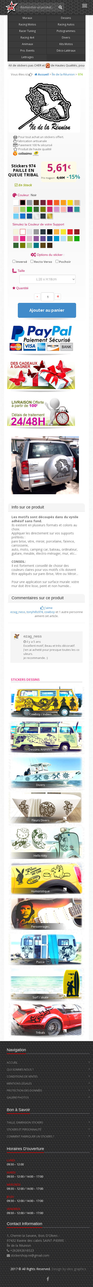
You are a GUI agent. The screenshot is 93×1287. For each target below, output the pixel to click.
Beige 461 (77, 202)
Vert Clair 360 (23, 209)
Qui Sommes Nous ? (20, 1069)
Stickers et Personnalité (24, 1129)
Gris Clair (29, 232)
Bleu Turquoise (36, 245)
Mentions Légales (19, 1083)
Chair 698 (16, 209)
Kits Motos (66, 44)
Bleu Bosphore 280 (29, 216)
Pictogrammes (66, 31)
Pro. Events (27, 50)
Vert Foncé (36, 209)
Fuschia (50, 209)
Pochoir (64, 262)
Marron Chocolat (36, 202)
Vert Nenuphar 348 (29, 209)
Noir (23, 202)
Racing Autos (66, 24)
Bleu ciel (63, 238)
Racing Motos (27, 24)
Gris (36, 232)
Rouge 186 (50, 202)
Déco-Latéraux (66, 50)
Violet (36, 238)
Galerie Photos (18, 1097)
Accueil (12, 1063)
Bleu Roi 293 (23, 216)
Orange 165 (56, 202)
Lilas (29, 238)
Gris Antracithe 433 (43, 216)
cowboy (49, 612)
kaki (43, 209)
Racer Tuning (27, 31)
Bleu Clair (56, 238)
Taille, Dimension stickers (25, 1122)
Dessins (66, 18)
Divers (66, 37)
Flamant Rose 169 (63, 209)
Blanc (16, 202)
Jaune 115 (70, 202)
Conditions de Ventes (22, 1076)
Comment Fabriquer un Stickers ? (30, 1136)
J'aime (48, 608)
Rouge (70, 232)
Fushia (23, 238)
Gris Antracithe (43, 232)
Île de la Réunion (63, 74)
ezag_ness (17, 612)
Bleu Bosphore (50, 238)
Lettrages (27, 57)
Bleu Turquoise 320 (77, 209)
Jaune (63, 232)
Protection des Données (24, 1090)
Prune (77, 232)
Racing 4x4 (27, 37)
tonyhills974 (35, 612)
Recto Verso (42, 262)
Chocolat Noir (50, 245)
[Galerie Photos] (47, 1280)
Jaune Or (56, 232)
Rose (16, 238)
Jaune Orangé (63, 202)
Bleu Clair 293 (16, 216)
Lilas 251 (56, 209)
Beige (16, 232)
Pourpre (43, 238)
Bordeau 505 (43, 202)
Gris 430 (29, 202)
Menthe (29, 245)
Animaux (27, 44)
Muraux (27, 18)
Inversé (21, 262)
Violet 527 (70, 209)
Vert (70, 238)
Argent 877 (36, 216)
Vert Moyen (77, 238)
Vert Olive (23, 245)
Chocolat (43, 245)
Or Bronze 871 (50, 216)
